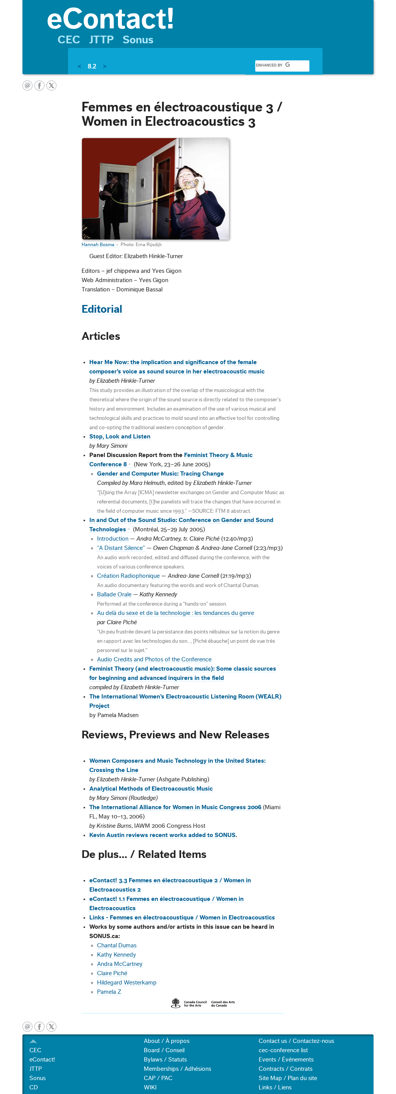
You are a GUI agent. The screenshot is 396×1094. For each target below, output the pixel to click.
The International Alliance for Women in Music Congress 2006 (175, 807)
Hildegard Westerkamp (127, 982)
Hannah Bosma (98, 244)
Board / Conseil (164, 1050)
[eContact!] (207, 17)
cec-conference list (283, 1050)
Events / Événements (286, 1059)
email (27, 85)
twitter (51, 85)
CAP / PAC (158, 1078)
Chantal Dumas (117, 945)
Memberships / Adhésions (177, 1069)
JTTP (101, 39)
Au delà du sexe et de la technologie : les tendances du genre (175, 613)
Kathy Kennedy (116, 955)
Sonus (138, 39)
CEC (69, 39)
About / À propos (166, 1041)
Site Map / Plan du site (288, 1078)
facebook (39, 85)
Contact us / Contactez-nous (296, 1041)
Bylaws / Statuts (165, 1059)
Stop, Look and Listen (119, 436)
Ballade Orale (114, 594)
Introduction (112, 539)
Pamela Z (109, 992)
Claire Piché (112, 973)
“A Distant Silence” (121, 548)
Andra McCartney (120, 964)
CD (33, 1087)
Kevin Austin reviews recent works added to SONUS (162, 835)
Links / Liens (275, 1087)
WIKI (150, 1087)
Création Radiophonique (128, 576)
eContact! (42, 1059)
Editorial (102, 309)
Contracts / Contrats (285, 1069)
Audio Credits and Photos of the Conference (154, 659)
